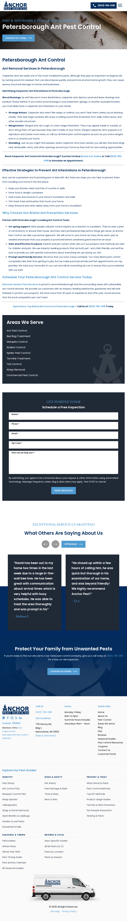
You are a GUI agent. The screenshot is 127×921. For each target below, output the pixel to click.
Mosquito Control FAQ (14, 794)
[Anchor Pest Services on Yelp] (16, 718)
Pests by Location (54, 851)
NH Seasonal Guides (13, 868)
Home (101, 712)
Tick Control (14, 364)
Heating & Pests (95, 815)
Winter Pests (9, 846)
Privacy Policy (69, 911)
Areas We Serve (106, 723)
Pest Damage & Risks (56, 788)
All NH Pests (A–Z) (54, 846)
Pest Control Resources (110, 742)
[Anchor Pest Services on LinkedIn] (20, 718)
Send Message (63, 490)
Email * (15, 433)
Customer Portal (107, 754)
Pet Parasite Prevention (99, 810)
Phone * (15, 424)
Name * (15, 414)
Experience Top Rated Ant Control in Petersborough (44, 306)
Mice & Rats (51, 799)
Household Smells (11, 826)
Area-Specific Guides (56, 840)
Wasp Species (9, 799)
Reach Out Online (91, 156)
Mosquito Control (17, 342)
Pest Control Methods (98, 788)
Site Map (55, 911)
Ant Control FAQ (11, 788)
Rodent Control (16, 347)
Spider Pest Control (18, 353)
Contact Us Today (15, 37)
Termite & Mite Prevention (101, 805)
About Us (102, 716)
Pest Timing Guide (12, 857)
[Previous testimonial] (45, 544)
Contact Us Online (60, 671)
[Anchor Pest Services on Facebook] (8, 718)
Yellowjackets (9, 805)
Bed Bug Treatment (19, 336)
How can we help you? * (23, 452)
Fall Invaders (8, 840)
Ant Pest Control (17, 330)
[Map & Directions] (46, 735)
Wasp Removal (16, 369)
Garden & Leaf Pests (13, 821)
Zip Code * (17, 443)
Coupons (103, 746)
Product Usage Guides (99, 799)
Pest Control (104, 719)
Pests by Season (53, 857)
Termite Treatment (19, 358)
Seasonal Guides (107, 738)
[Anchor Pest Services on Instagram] (12, 718)
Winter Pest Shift (11, 851)
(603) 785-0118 (106, 5)
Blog (100, 727)
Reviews (102, 735)
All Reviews (71, 544)
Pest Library (8, 783)
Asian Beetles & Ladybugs (16, 815)
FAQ (100, 731)
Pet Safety (50, 783)
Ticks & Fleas (51, 794)
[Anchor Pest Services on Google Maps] (3, 718)
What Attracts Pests (97, 783)
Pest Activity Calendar (14, 862)
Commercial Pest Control (22, 375)
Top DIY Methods (96, 794)
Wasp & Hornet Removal (15, 810)
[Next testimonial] (55, 544)
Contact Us (104, 750)
